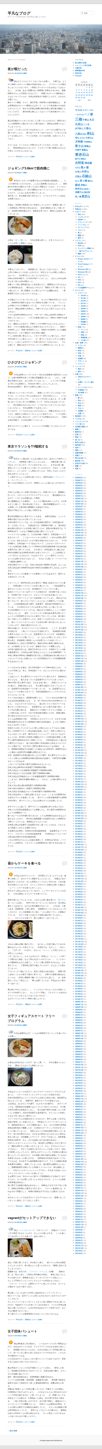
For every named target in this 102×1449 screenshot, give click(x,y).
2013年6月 (79, 891)
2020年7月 (79, 669)
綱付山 (90, 181)
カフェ (80, 363)
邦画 (82, 335)
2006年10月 (79, 1101)
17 (92, 92)
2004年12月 (79, 1159)
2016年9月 (79, 789)
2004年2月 (79, 1185)
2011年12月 (79, 939)
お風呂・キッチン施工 (86, 382)
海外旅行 (78, 445)
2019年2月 (79, 713)
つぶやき (78, 418)
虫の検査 (81, 392)
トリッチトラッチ (27, 1230)
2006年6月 (79, 1112)
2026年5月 (79, 485)
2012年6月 (79, 923)
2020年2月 (79, 682)
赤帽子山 (79, 192)
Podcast (78, 75)
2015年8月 (79, 823)
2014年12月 (79, 844)
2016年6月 (79, 797)
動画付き (78, 432)
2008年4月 (79, 1054)
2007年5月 (79, 1083)
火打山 (77, 167)
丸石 (91, 119)
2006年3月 (79, 1119)
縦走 (77, 184)
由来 (76, 447)
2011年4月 (79, 960)
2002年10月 (79, 1227)
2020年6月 (79, 671)
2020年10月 (79, 661)
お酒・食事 (79, 342)
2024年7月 (79, 543)
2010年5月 (79, 988)
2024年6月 (79, 546)
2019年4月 (79, 708)
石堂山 (78, 176)
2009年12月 (79, 1001)
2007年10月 (79, 1070)
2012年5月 (79, 926)
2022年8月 (79, 603)
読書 (76, 466)
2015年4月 (79, 834)
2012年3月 (79, 931)
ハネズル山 (79, 114)
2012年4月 (79, 928)
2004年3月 (79, 1182)
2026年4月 (79, 488)
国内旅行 (78, 416)
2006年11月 (79, 1099)
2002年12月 (79, 1222)
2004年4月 (79, 1180)
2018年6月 (79, 734)
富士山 (79, 146)
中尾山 (86, 119)
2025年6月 (79, 514)
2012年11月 (79, 910)
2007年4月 (79, 1085)
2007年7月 (79, 1078)
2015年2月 (79, 839)
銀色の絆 (22, 1271)
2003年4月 (79, 1211)
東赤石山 (82, 154)
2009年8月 (79, 1012)
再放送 (83, 319)
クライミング (83, 222)
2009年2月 (79, 1028)
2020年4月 (79, 677)
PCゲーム (81, 274)
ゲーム (77, 256)
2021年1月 (79, 653)
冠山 (85, 134)
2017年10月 (79, 755)
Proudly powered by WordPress (51, 1440)
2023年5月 (79, 580)
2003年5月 (79, 1209)
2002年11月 (79, 1224)
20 (81, 95)
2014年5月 (79, 863)
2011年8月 (79, 949)
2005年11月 (79, 1130)
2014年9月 (79, 852)
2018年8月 (79, 729)
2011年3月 (79, 962)
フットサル (82, 224)
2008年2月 (79, 1059)
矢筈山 (85, 171)
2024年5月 (79, 548)
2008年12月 (79, 1033)
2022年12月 (79, 593)
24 (92, 95)
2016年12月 (79, 781)
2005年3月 (79, 1151)
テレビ (77, 290)
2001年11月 (79, 1245)
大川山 (82, 138)
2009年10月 (79, 1007)
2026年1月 (79, 496)
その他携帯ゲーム (84, 287)
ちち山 (78, 109)
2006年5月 (79, 1114)
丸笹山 (79, 124)
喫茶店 (80, 348)
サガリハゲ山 (88, 110)
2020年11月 (79, 658)
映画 (79, 327)
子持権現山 (87, 142)
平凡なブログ (19, 13)
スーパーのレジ (83, 387)
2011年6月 (79, 954)
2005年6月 (79, 1143)
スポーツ (78, 211)
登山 (79, 214)
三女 (79, 408)
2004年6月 (79, 1175)
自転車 (80, 219)
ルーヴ (12, 887)
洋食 (79, 353)
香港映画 (84, 337)
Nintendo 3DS (83, 269)
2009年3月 (79, 1025)
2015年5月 (79, 831)
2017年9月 (79, 758)
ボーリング (82, 227)
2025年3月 (79, 522)
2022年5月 (79, 611)
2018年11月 (79, 721)
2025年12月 (79, 498)
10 (92, 90)
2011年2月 (79, 965)
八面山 (79, 133)
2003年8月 (79, 1201)
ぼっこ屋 (19, 240)
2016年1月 (79, 810)
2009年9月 (79, 1009)
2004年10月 (79, 1164)
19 (79, 95)
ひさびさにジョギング (24, 362)
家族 (76, 395)
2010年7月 (79, 983)
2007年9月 (79, 1072)
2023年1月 (79, 590)
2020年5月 (79, 674)
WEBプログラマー (84, 377)
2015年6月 (79, 829)
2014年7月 (79, 857)
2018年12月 (79, 718)
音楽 (76, 468)
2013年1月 (79, 905)
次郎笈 (79, 162)
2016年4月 (79, 802)
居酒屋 (80, 358)
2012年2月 (79, 933)
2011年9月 (79, 947)
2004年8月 (79, 1169)
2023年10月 (79, 567)
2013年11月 (79, 878)
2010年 (83, 306)
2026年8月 (79, 477)
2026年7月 (79, 480)
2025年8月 (79, 509)
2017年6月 (79, 766)
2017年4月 (79, 771)
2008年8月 (79, 1043)
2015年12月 (79, 813)
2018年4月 (79, 739)
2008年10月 (79, 1038)
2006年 (83, 316)
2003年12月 (79, 1190)
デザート (81, 361)
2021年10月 (79, 629)
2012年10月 (79, 912)
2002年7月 (79, 1235)
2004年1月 (79, 1188)
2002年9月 (79, 1230)
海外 (79, 371)
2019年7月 (79, 700)
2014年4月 (79, 865)
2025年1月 (79, 527)
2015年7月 (79, 826)
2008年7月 (79, 1046)
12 (79, 92)
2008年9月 (79, 1041)
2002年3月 (79, 1240)
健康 (76, 429)
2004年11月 (79, 1161)
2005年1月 (79, 1156)
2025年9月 (79, 506)
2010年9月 (79, 978)
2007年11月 (79, 1067)
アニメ (83, 329)
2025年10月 (79, 504)
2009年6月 (79, 1017)
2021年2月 (79, 650)
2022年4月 (79, 614)
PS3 (79, 282)
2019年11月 (79, 690)
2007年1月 (79, 1093)
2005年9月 (79, 1135)
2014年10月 (79, 850)
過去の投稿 (12, 1431)
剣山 (90, 133)
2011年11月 (79, 941)
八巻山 (87, 128)
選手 (79, 238)
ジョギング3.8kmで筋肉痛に (29, 168)
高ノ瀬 (78, 196)
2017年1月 (79, 779)
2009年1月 (79, 1030)
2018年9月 (79, 726)
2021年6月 (79, 640)
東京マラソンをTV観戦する (28, 446)
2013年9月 (79, 884)
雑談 (79, 253)
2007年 (83, 314)
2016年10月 (79, 787)
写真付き (28, 350)
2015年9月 (79, 821)
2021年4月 (79, 645)
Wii (79, 285)
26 (79, 97)
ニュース (78, 366)
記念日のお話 (80, 463)
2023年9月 (79, 569)
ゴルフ (80, 230)
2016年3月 (79, 805)
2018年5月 (79, 737)
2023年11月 (79, 564)
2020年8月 (79, 666)
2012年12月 (79, 907)
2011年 (83, 303)
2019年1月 (79, 716)
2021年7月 (79, 637)
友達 (76, 434)
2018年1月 (79, 747)
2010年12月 (79, 970)
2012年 (83, 301)
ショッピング (80, 421)
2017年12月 (79, 750)
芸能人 (77, 455)
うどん (80, 345)
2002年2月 (79, 1243)
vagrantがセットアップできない (32, 1217)
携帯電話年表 (80, 70)
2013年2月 (79, 902)
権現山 (83, 159)
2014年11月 (79, 847)
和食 (79, 350)
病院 (76, 450)
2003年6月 (79, 1206)
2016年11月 (79, 784)
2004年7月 (79, 1172)
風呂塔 (87, 192)
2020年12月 (79, 656)
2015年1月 (79, 842)
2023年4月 (79, 582)
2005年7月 (79, 1140)
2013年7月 (79, 889)
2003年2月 (79, 1217)
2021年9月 (79, 632)
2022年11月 (79, 595)
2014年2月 (79, 870)
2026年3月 (79, 490)
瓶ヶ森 (85, 167)
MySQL (80, 243)
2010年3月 (79, 994)
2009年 (83, 308)
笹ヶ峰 (83, 180)
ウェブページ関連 (84, 248)
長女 (79, 400)
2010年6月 (79, 986)
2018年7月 (79, 732)
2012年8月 (79, 918)
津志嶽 (88, 163)
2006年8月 (79, 1106)
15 (87, 92)
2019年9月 (79, 695)
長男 (79, 405)
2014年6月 (79, 860)
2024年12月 (79, 530)
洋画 (82, 332)
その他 (83, 340)
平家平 (78, 149)
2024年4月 (79, 551)
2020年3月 (79, 679)
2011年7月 (79, 952)
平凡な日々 (19, 156)
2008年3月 (79, 1057)
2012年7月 (79, 920)
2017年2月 (79, 776)
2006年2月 (79, 1122)
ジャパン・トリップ (38, 1271)
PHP (79, 245)
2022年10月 (79, 598)
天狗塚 (79, 141)
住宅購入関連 (80, 426)
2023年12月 (79, 561)
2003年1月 (79, 1219)
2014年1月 (79, 873)
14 (84, 92)
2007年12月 (79, 1064)
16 (89, 92)
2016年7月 (79, 795)
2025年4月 (79, 519)
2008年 (83, 311)
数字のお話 (79, 442)
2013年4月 (79, 897)
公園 (79, 413)
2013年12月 (79, 876)
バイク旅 (78, 424)
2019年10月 (79, 692)
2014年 (83, 295)
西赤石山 (79, 188)
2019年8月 (79, 698)
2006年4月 (79, 1117)
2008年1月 (79, 1062)
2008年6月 (79, 1049)
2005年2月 (79, 1154)
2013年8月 (79, 886)
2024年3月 (79, 553)
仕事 (76, 374)
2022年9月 (79, 601)
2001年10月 (79, 1248)
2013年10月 (79, 881)
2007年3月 (79, 1088)
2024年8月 (79, 540)
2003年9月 (79, 1198)
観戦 (79, 235)
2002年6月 (79, 1237)
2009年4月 (79, 1022)
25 (76, 97)
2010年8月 (79, 981)
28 (84, 97)
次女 (79, 403)
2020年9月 (79, 663)
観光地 (77, 460)
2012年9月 (79, 915)
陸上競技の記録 (80, 62)
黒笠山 (86, 196)
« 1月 (78, 100)
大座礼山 (89, 137)
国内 (79, 369)
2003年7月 (79, 1203)
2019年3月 (79, 711)
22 (87, 95)
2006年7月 (79, 1109)
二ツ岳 (86, 124)
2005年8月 (79, 1138)
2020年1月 (79, 684)
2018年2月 (79, 745)
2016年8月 (79, 792)
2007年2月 (79, 1091)
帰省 (76, 437)
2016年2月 (79, 808)
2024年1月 (79, 559)
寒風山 (87, 146)
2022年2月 (79, 619)
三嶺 (78, 119)
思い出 (77, 439)
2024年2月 (79, 556)
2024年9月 (79, 538)
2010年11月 (79, 973)
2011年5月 (79, 957)
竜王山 (77, 181)
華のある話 (79, 458)
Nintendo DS (83, 272)
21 (84, 95)
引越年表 (78, 68)
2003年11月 (79, 1193)
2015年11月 (79, 816)
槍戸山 (77, 159)
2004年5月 (79, 1177)
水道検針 (81, 390)
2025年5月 (79, 517)
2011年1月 (79, 967)
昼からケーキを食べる (24, 863)
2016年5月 (79, 800)
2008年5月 (79, 1051)
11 (76, 92)
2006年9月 (79, 1104)
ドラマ (80, 293)
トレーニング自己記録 (83, 65)
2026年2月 (79, 493)
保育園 (80, 411)
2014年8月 (79, 855)
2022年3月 (79, 616)
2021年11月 (79, 627)
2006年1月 (79, 1125)
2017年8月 (79, 760)
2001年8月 (79, 1253)
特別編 (83, 321)
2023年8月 (79, 572)
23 (89, 95)
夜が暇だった (18, 69)
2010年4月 (79, 991)
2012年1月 (79, 936)
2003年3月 (79, 1214)
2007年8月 (79, 1075)
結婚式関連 (79, 452)
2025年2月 (79, 525)
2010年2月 (79, 996)
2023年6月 (79, 577)
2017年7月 (79, 763)
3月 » (89, 100)
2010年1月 (79, 999)
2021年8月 (79, 635)
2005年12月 (79, 1127)
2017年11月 (79, 753)
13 (81, 92)
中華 (79, 356)
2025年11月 (79, 501)
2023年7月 (79, 574)
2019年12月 (79, 687)
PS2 (79, 280)
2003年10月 (79, 1196)
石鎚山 (87, 176)
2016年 (83, 324)
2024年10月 (79, 535)
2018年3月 (79, 742)
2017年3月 (79, 774)
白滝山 (78, 171)
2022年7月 (79, 606)
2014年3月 (79, 868)
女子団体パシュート (22, 1331)
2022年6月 (79, 608)
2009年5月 (79, 1020)
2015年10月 (79, 818)
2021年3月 (79, 648)
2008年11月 (79, 1036)
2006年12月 (79, 1096)
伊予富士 (79, 128)
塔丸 (77, 137)
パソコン (78, 240)
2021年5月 (79, 642)
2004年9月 (79, 1167)
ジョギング (82, 217)
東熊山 (85, 149)
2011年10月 (79, 944)
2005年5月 (79, 1146)
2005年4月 (79, 1148)
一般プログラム (83, 251)
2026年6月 (79, 483)
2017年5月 (79, 768)
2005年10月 (79, 1133)
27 (81, 97)
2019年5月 (79, 705)
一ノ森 (88, 114)
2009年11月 (79, 1004)
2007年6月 (79, 1080)
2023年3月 (79, 585)
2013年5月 (79, 894)
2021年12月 (79, 624)
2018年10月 (79, 724)
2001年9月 (79, 1250)
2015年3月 (79, 836)
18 (76, 95)
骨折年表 (78, 73)
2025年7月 (79, 511)
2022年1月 (79, 621)
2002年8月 (79, 1232)
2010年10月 (79, 975)
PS (79, 277)
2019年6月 (79, 703)
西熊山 (84, 184)
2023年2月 (79, 587)
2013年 (83, 298)
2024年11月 (79, 532)
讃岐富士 (87, 189)
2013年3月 (79, 899)
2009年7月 (79, 1015)
